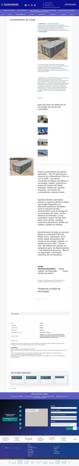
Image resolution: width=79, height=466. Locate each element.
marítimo (44, 24)
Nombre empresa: (56, 410)
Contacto (72, 14)
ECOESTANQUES (53, 14)
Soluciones (31, 14)
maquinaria (55, 66)
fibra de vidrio (54, 80)
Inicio (3, 14)
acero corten (63, 77)
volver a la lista (13, 388)
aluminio (48, 79)
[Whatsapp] (26, 5)
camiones (41, 90)
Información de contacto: (59, 414)
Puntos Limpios (57, 453)
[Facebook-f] (32, 5)
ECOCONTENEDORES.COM (20, 14)
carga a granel (46, 68)
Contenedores (56, 451)
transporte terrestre (54, 24)
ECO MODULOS (63, 14)
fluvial (48, 24)
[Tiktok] (20, 428)
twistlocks (49, 87)
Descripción (15, 314)
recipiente (50, 23)
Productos (10, 14)
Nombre (53, 405)
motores (50, 66)
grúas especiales (43, 88)
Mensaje (53, 421)
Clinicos (55, 450)
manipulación (59, 70)
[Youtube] (20, 424)
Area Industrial (42, 14)
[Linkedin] (35, 5)
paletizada (45, 67)
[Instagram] (29, 5)
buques (61, 88)
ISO (43, 28)
